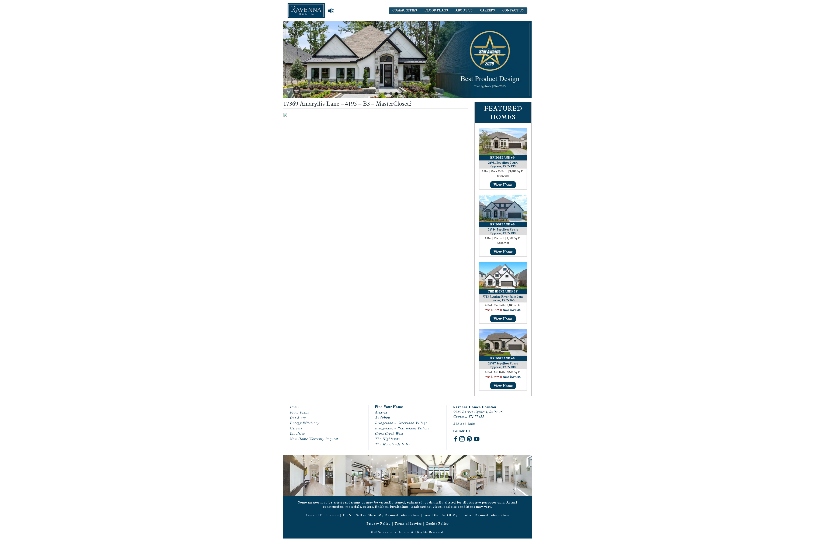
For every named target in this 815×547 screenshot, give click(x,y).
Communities (404, 10)
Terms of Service (408, 524)
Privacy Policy (379, 524)
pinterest (469, 439)
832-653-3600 (464, 424)
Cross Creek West (389, 434)
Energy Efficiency (304, 423)
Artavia (381, 412)
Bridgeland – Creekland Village (401, 423)
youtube (476, 439)
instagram (462, 439)
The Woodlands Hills (392, 444)
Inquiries (297, 434)
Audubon (382, 418)
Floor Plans (436, 10)
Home (294, 407)
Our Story (298, 418)
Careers (487, 10)
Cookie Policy (437, 524)
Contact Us (513, 10)
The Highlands (387, 439)
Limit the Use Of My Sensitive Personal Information (466, 515)
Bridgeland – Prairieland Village (402, 428)
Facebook (455, 439)
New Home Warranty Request (314, 439)
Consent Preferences (322, 515)
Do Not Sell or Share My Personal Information (381, 515)
